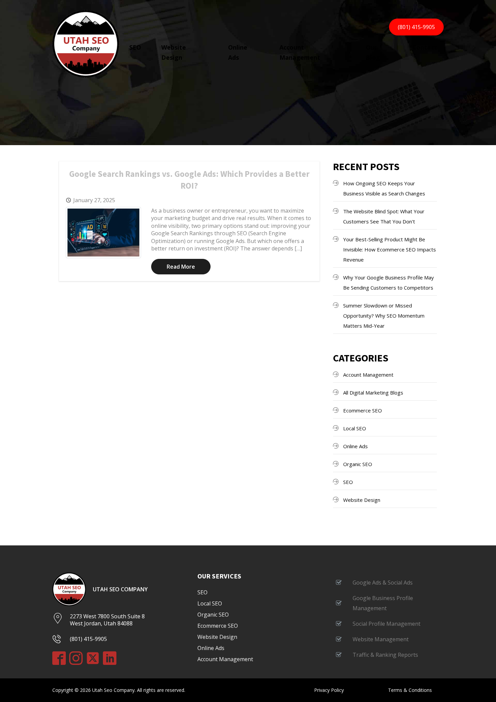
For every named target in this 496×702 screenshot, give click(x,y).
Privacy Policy (329, 690)
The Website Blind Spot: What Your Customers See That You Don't (383, 216)
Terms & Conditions (410, 690)
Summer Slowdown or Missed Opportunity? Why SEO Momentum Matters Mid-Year (383, 315)
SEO (135, 47)
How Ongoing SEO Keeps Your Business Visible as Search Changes (384, 188)
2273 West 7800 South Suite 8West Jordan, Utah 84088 (107, 620)
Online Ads (237, 52)
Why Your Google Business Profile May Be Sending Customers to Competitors (388, 282)
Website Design (173, 52)
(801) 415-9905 (416, 27)
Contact (424, 47)
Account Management (299, 52)
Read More (181, 266)
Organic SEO (357, 464)
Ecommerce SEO (362, 410)
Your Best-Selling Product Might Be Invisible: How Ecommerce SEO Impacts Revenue (389, 249)
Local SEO (354, 428)
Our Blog (373, 52)
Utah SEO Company (120, 589)
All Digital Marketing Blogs (373, 392)
